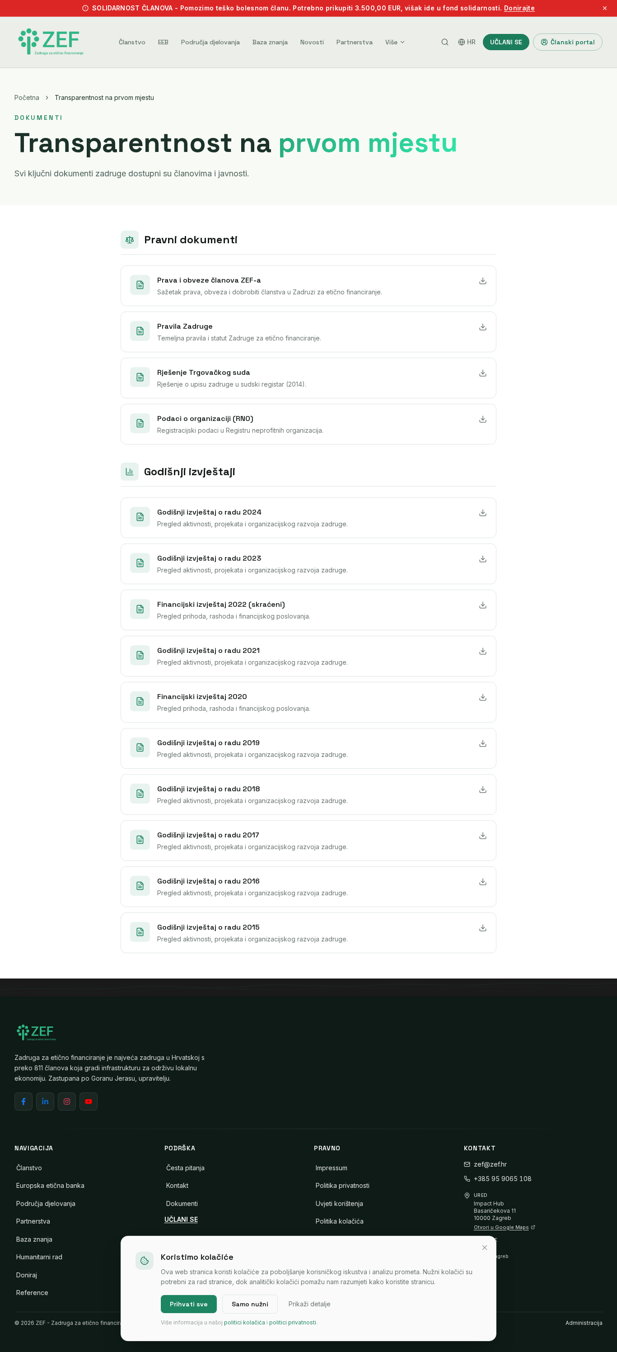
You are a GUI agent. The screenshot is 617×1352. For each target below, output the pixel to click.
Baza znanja (270, 42)
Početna (26, 97)
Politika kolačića (340, 1221)
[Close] (485, 1247)
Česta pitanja (185, 1168)
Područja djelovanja (210, 42)
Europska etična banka (50, 1185)
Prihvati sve (189, 1304)
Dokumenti (182, 1203)
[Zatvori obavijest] (605, 8)
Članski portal (573, 42)
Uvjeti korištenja (339, 1203)
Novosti (312, 42)
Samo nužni (250, 1304)
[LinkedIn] (45, 1101)
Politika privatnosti (342, 1185)
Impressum (331, 1168)
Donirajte (519, 8)
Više (391, 42)
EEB (163, 42)
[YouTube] (88, 1101)
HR (471, 42)
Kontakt (177, 1185)
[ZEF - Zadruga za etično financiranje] (50, 42)
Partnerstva (355, 42)
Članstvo (132, 42)
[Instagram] (67, 1101)
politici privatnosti (292, 1322)
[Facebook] (23, 1101)
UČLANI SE (506, 42)
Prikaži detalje (310, 1304)
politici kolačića (244, 1322)
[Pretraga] (445, 42)
